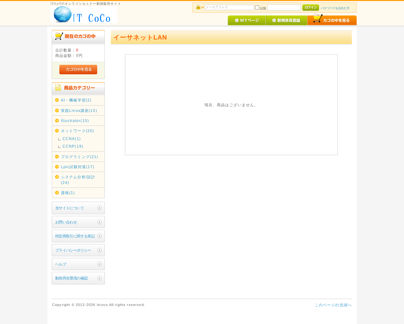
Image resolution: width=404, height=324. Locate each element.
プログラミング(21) (79, 157)
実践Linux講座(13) (79, 110)
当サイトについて (69, 208)
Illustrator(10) (75, 121)
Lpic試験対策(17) (78, 167)
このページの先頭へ (333, 305)
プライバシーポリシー (73, 250)
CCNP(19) (72, 146)
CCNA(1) (71, 139)
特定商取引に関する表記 (75, 236)
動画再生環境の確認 (71, 278)
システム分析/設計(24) (78, 179)
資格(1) (68, 193)
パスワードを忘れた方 (335, 8)
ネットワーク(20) (77, 131)
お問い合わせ (66, 222)
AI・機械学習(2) (76, 100)
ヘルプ (60, 264)
